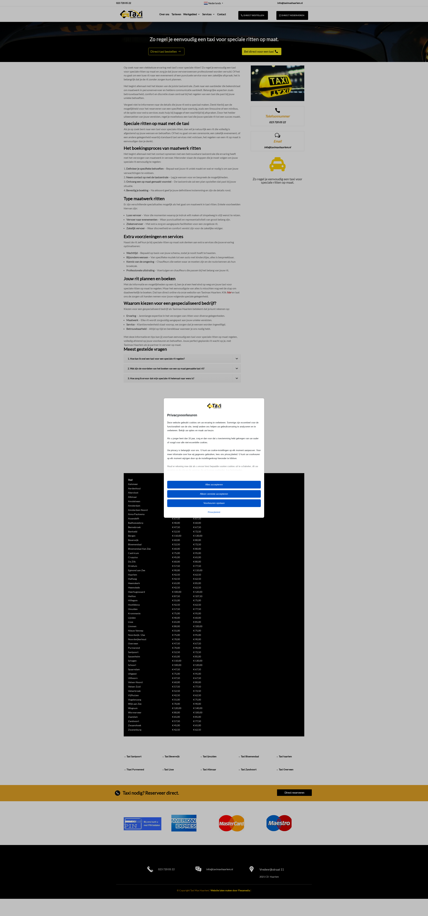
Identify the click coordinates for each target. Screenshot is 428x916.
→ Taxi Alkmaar (208, 769)
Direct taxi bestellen (163, 51)
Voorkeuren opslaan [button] (214, 503)
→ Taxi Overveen (284, 769)
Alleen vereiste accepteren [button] (214, 493)
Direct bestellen (254, 15)
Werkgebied (190, 14)
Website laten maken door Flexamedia (230, 890)
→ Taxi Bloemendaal (248, 756)
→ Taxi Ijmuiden (208, 756)
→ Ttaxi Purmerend (134, 769)
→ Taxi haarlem (284, 756)
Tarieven (176, 14)
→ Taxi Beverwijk (171, 756)
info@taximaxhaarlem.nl (219, 869)
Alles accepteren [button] (214, 484)
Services (207, 14)
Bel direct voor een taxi (259, 51)
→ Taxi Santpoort (132, 756)
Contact (221, 14)
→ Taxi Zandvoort (247, 769)
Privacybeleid (214, 512)
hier (229, 292)
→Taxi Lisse (168, 769)
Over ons (164, 14)
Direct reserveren (293, 15)
